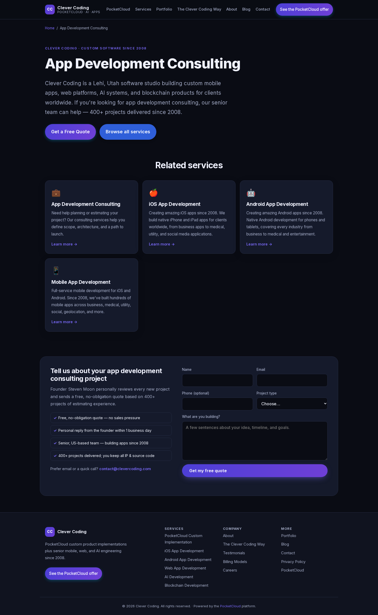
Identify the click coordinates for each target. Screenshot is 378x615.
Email (261, 369)
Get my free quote (208, 470)
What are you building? (201, 417)
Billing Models (235, 561)
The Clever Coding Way (199, 9)
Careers (230, 570)
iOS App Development (184, 551)
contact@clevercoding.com (125, 469)
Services (143, 9)
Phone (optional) (195, 393)
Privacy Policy (293, 561)
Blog (246, 9)
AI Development (179, 577)
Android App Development (188, 559)
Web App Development (185, 568)
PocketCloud (118, 9)
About (231, 9)
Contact (263, 9)
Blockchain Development (186, 585)
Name (187, 369)
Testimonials (234, 553)
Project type (267, 393)
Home (50, 28)
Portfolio (164, 9)
